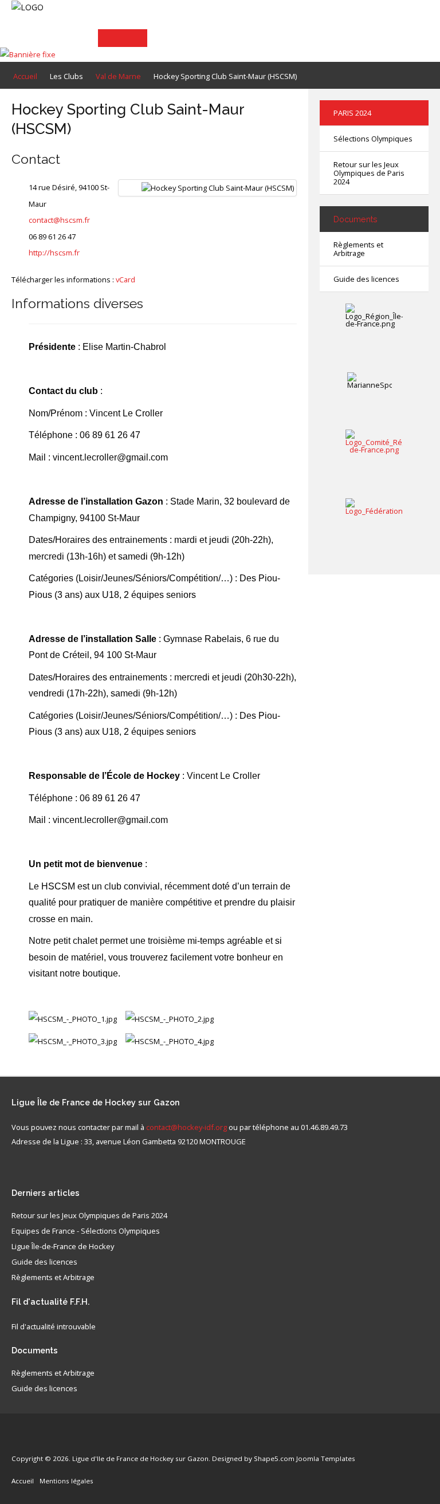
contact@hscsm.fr (59, 220)
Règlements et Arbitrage (358, 248)
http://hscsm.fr (54, 252)
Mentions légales (66, 1481)
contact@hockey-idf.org (186, 1127)
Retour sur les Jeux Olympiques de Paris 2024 (368, 173)
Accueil (22, 1481)
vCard (125, 279)
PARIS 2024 (352, 113)
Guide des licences (366, 279)
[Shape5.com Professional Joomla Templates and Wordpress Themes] (35, 1441)
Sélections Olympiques (372, 138)
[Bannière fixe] (28, 54)
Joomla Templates (325, 1458)
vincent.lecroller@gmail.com (110, 457)
